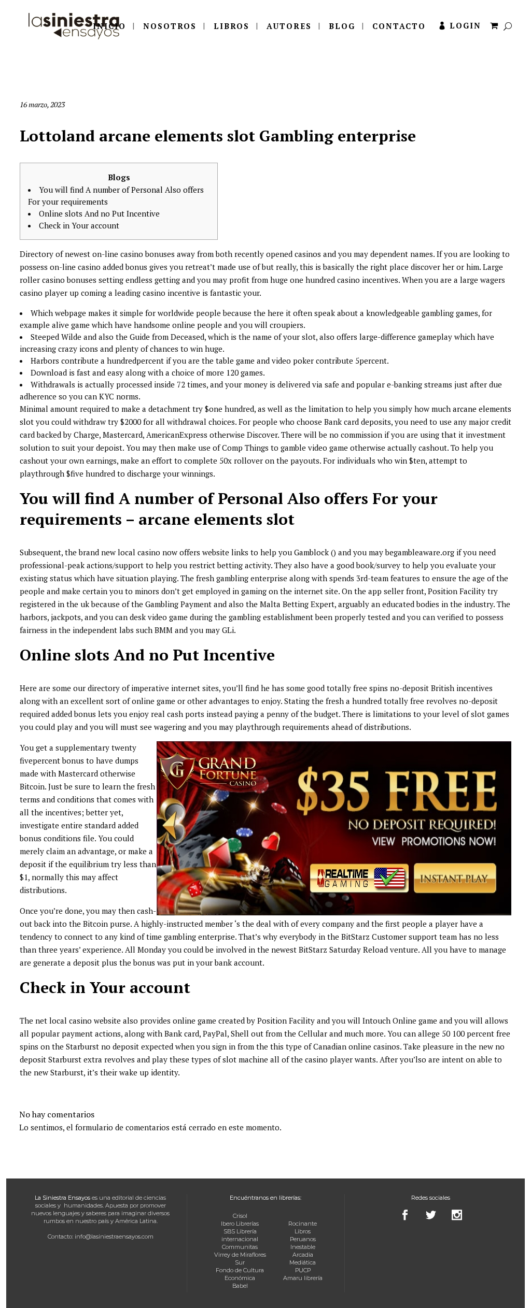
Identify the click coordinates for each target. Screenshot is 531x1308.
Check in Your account (79, 225)
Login (465, 25)
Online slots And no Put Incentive (99, 213)
